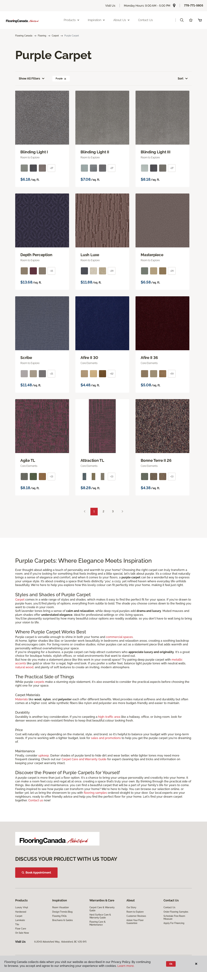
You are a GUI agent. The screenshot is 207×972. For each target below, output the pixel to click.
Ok (170, 964)
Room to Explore (135, 911)
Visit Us (110, 5)
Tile (17, 924)
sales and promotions (106, 738)
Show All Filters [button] (29, 78)
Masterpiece (152, 255)
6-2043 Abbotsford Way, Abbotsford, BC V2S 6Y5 (60, 941)
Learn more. (125, 965)
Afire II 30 (89, 357)
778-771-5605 (193, 5)
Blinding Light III (155, 152)
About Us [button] (119, 20)
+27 (51, 168)
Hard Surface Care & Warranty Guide (100, 916)
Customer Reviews (136, 916)
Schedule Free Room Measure (174, 917)
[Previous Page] (84, 511)
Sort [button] (180, 78)
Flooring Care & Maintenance (97, 923)
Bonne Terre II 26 (156, 460)
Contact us (35, 800)
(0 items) (200, 20)
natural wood (24, 667)
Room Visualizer (60, 907)
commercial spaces (119, 637)
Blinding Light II (95, 152)
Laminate (20, 920)
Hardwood (20, 911)
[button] (182, 20)
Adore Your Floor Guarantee (135, 921)
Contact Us (145, 20)
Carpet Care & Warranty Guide (102, 909)
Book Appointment (38, 872)
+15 (51, 271)
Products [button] (70, 20)
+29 (111, 271)
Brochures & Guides (62, 920)
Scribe (26, 357)
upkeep (43, 755)
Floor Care (20, 928)
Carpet (55, 35)
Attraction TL (92, 460)
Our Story (131, 907)
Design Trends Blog (62, 911)
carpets (39, 681)
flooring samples (95, 792)
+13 (51, 476)
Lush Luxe (90, 255)
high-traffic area (109, 716)
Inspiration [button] (94, 20)
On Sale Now (22, 933)
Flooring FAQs (59, 916)
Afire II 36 (149, 357)
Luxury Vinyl (21, 907)
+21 (51, 373)
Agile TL (27, 460)
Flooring (42, 35)
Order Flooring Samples (175, 911)
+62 (111, 373)
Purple (59, 78)
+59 (172, 373)
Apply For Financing (173, 923)
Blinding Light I (34, 152)
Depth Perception (36, 255)
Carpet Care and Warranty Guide (84, 759)
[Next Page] (122, 511)
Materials (21, 699)
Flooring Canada (23, 35)
